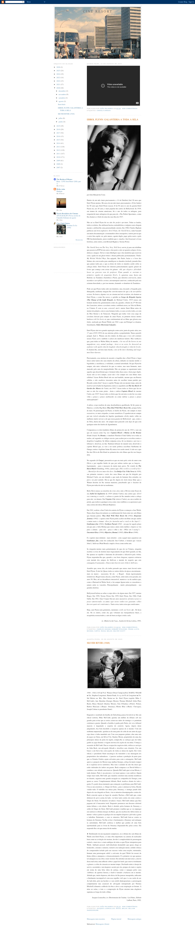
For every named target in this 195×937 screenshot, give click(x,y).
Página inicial (116, 919)
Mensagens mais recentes (96, 919)
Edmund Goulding (119, 629)
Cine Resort (97, 11)
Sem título (61, 104)
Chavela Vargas (104, 110)
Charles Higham (104, 629)
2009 (59, 160)
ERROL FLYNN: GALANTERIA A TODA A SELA (112, 119)
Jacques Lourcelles (106, 908)
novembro (62, 94)
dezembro (62, 91)
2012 (59, 150)
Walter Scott (119, 631)
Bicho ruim (61, 189)
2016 (59, 136)
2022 (59, 81)
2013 (59, 146)
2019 (59, 126)
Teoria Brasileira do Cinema (67, 213)
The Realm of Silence (64, 179)
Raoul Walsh (106, 631)
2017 (59, 133)
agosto (61, 101)
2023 (59, 77)
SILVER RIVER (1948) (98, 642)
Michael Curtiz (93, 631)
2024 (59, 74)
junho (61, 121)
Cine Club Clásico (63, 223)
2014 (59, 143)
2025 (59, 70)
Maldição (59, 191)
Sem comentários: (130, 108)
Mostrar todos (79, 240)
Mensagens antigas (134, 919)
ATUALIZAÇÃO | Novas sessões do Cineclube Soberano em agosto (68, 217)
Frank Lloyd (133, 629)
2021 (59, 84)
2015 (59, 140)
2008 (59, 164)
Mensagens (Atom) (102, 924)
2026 (59, 67)
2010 (59, 157)
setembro (62, 98)
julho (61, 118)
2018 (59, 129)
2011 (59, 153)
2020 (59, 88)
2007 (59, 167)
